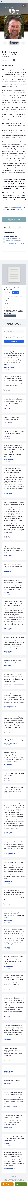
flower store (19, 209)
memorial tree (20, 207)
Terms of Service (18, 1180)
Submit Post (14, 341)
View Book (7, 292)
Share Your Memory (10, 316)
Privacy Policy (10, 1180)
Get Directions (8, 248)
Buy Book (15, 292)
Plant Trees (19, 248)
